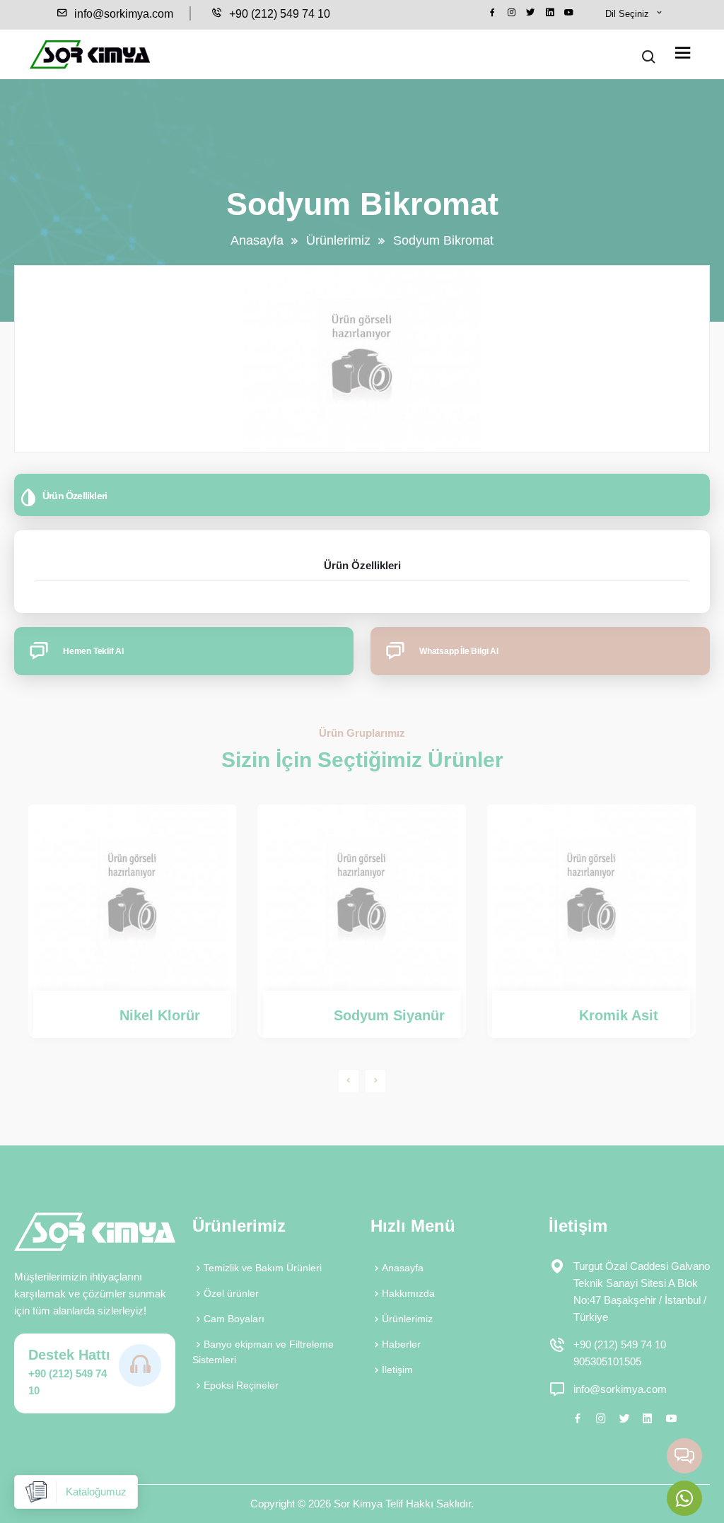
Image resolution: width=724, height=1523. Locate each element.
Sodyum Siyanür (389, 1015)
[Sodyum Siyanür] (361, 898)
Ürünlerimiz (338, 240)
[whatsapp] (684, 1498)
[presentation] (348, 1081)
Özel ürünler (231, 1293)
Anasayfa (257, 240)
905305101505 (607, 1361)
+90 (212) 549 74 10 (278, 14)
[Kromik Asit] (591, 898)
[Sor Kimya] (90, 54)
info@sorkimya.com (122, 14)
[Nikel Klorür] (132, 898)
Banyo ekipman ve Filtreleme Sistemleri (263, 1352)
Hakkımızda (408, 1293)
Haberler (401, 1344)
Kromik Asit (618, 1015)
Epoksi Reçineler (241, 1385)
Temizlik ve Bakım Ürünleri (263, 1267)
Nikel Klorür (159, 1015)
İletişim (397, 1369)
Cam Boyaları (234, 1318)
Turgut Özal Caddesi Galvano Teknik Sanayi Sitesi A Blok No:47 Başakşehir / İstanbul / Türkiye (641, 1291)
